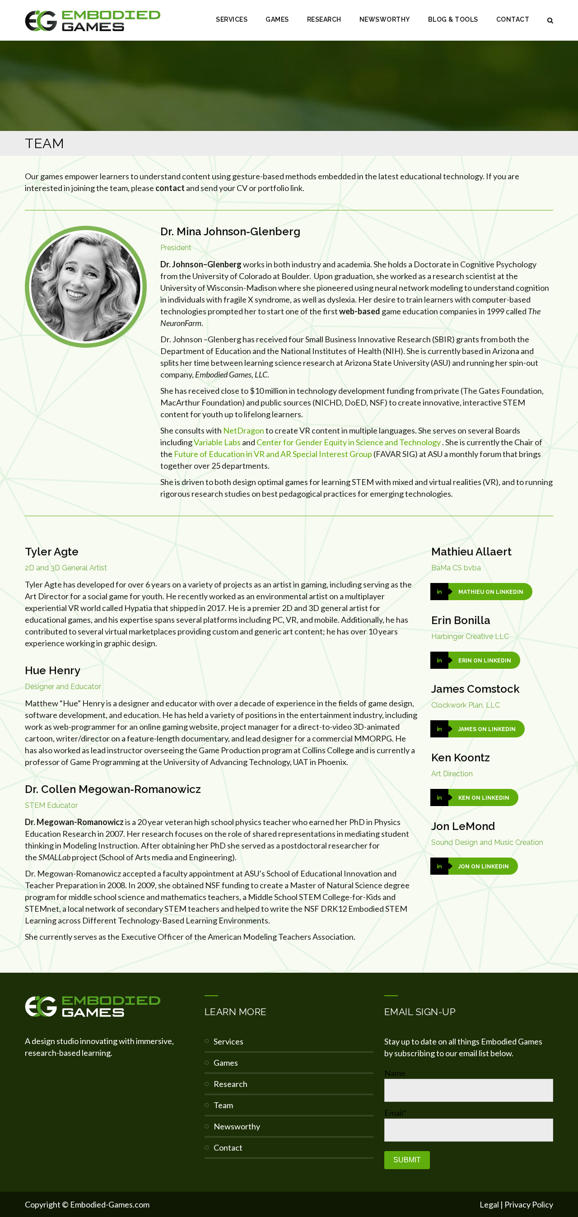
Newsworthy (384, 19)
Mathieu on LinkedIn (490, 592)
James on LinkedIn (487, 729)
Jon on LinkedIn (483, 866)
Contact (513, 19)
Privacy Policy (528, 1204)
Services (231, 19)
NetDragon (243, 430)
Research (324, 19)
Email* (395, 1113)
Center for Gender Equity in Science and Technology (348, 442)
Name (395, 1073)
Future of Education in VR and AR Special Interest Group (273, 454)
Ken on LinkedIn (483, 798)
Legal (489, 1204)
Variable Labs (217, 442)
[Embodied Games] (92, 20)
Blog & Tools (453, 19)
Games (277, 19)
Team (223, 1105)
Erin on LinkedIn (484, 660)
